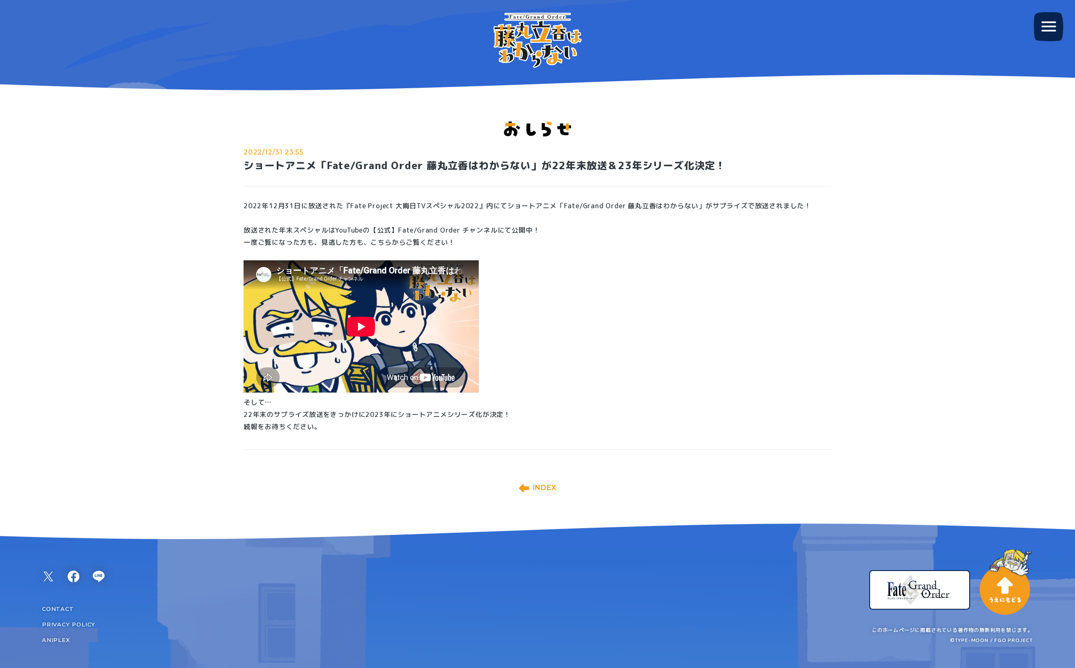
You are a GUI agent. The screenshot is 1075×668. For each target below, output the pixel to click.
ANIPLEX (56, 640)
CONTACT (58, 608)
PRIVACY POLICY (68, 624)
